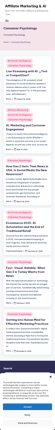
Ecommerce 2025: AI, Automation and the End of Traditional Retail (25, 227)
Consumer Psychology (20, 66)
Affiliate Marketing (18, 110)
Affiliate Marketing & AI (25, 6)
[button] (50, 376)
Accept (27, 406)
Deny (27, 414)
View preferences (27, 423)
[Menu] (6, 20)
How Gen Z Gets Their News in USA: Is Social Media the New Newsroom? (27, 170)
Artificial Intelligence (19, 61)
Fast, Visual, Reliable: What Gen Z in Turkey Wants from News (25, 272)
